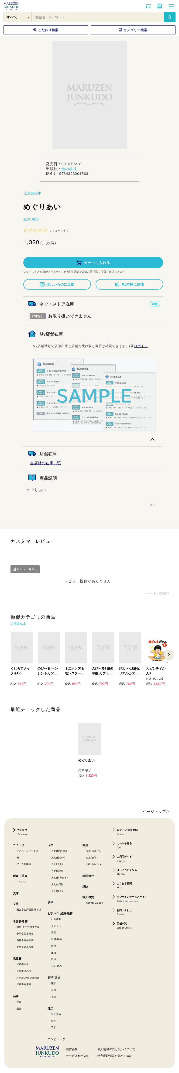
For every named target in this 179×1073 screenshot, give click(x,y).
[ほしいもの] (159, 6)
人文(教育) (57, 891)
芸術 (16, 996)
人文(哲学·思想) (60, 850)
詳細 (155, 303)
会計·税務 (56, 965)
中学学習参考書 (25, 933)
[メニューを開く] (171, 6)
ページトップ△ (156, 811)
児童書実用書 (24, 984)
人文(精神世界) (59, 877)
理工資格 (56, 1014)
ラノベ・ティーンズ (28, 850)
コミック (19, 845)
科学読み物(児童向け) (29, 977)
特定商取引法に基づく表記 (114, 1055)
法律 (53, 945)
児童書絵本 (32, 193)
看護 (53, 989)
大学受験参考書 (25, 947)
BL (18, 857)
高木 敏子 (31, 219)
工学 (53, 1027)
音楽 (19, 1001)
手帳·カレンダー (95, 864)
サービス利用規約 (77, 1055)
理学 (53, 1020)
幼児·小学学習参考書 (28, 926)
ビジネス (56, 925)
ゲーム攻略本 (24, 864)
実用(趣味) (92, 857)
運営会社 (72, 1049)
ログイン (141, 345)
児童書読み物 (24, 971)
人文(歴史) (57, 864)
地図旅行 (88, 876)
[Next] (168, 654)
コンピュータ (56, 1039)
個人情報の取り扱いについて (116, 1049)
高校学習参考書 (25, 940)
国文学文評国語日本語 (29, 909)
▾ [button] (29, 17)
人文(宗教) (57, 870)
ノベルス (21, 881)
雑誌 (85, 886)
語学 (51, 902)
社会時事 (56, 919)
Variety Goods (94, 902)
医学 (53, 983)
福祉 (53, 996)
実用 (85, 845)
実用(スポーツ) (94, 850)
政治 (53, 952)
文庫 (16, 893)
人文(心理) (57, 884)
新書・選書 (20, 876)
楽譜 (19, 1008)
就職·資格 (56, 939)
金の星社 (69, 168)
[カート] (148, 6)
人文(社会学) (58, 857)
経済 (53, 959)
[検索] (169, 17)
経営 (53, 932)
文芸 (16, 904)
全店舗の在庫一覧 (45, 462)
